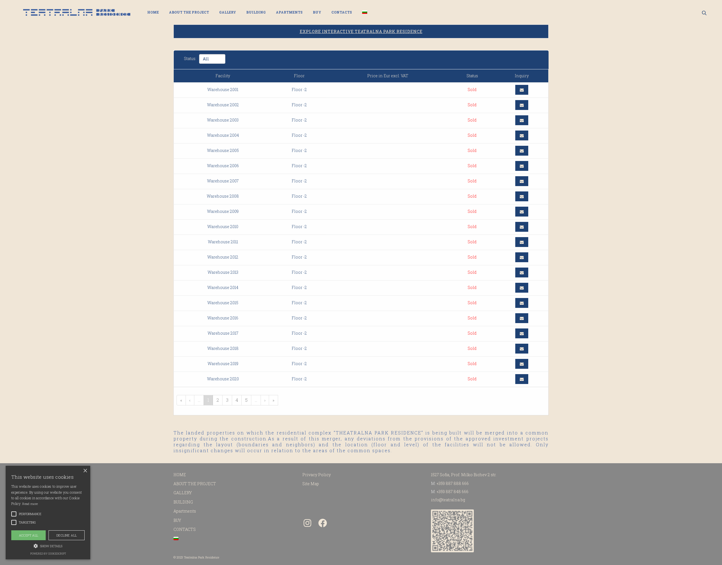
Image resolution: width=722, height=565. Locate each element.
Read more (30, 504)
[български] (364, 12)
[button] (48, 545)
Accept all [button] (28, 535)
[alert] (48, 512)
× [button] (85, 471)
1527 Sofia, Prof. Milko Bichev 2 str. (463, 474)
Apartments (289, 12)
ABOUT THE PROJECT (189, 12)
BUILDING (256, 12)
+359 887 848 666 (452, 491)
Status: (190, 58)
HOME (153, 12)
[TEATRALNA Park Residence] (76, 12)
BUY (317, 12)
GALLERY (227, 12)
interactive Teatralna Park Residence (361, 31)
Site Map (310, 483)
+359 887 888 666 (453, 483)
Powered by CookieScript (48, 553)
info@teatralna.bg (448, 499)
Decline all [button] (66, 535)
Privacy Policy (316, 474)
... (199, 400)
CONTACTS (341, 12)
